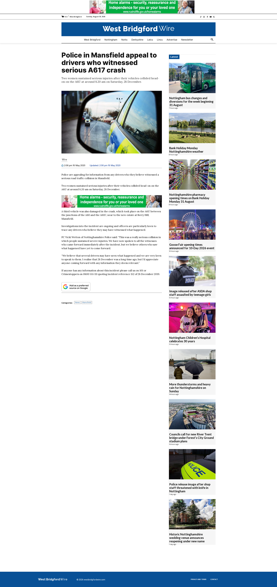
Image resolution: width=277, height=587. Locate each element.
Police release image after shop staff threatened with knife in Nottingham (189, 488)
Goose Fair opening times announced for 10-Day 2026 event (191, 246)
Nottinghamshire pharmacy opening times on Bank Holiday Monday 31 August (189, 198)
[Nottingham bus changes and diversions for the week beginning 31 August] (192, 78)
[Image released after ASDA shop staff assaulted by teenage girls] (192, 271)
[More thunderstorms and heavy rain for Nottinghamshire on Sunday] (192, 364)
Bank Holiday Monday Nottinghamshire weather (186, 149)
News (77, 302)
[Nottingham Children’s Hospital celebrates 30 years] (192, 318)
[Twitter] (214, 17)
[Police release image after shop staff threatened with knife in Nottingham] (192, 464)
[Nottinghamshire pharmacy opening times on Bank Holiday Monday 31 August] (192, 174)
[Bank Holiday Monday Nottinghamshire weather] (192, 128)
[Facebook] (207, 17)
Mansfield (86, 302)
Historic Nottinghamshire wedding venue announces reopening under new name (187, 538)
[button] (212, 39)
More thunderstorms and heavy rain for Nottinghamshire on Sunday (190, 387)
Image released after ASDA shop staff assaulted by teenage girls (190, 292)
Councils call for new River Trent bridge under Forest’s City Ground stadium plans (191, 438)
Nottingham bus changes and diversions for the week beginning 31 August (191, 101)
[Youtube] (210, 17)
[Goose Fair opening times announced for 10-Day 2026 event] (192, 224)
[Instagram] (204, 17)
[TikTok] (200, 17)
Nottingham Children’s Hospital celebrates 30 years (189, 339)
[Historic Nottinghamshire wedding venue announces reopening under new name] (192, 514)
